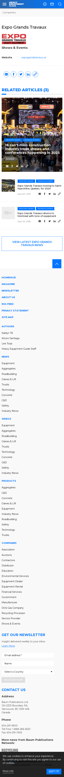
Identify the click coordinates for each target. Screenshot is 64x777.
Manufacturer (9, 602)
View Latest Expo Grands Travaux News (32, 243)
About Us (8, 297)
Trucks (5, 384)
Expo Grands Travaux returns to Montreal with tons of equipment (37, 215)
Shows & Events (31, 140)
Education (7, 570)
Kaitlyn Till (7, 333)
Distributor (8, 565)
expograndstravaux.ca (33, 57)
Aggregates (8, 368)
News (5, 356)
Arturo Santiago (11, 338)
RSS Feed (8, 304)
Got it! (54, 771)
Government (9, 597)
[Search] (60, 4)
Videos (6, 418)
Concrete (7, 395)
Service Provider (11, 618)
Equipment (8, 363)
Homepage (9, 277)
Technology (8, 389)
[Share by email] (6, 74)
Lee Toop (7, 343)
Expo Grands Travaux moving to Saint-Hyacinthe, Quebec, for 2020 (40, 187)
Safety (5, 405)
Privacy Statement (15, 310)
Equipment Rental (12, 586)
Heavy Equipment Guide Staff (19, 348)
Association (8, 549)
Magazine (8, 284)
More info (8, 771)
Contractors (8, 560)
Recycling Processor (13, 613)
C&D (4, 400)
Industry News (13, 140)
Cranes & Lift (9, 379)
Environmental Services (15, 576)
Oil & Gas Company (13, 608)
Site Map (7, 317)
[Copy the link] (35, 74)
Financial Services (12, 592)
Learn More (8, 645)
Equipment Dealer (12, 581)
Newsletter (10, 290)
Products (9, 481)
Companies (9, 12)
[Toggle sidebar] (4, 4)
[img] (8, 185)
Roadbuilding (9, 374)
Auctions (7, 555)
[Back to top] (56, 263)
